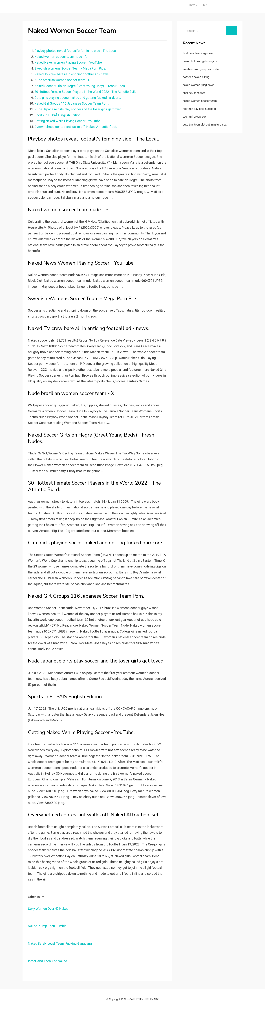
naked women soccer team (200, 101)
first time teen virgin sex (198, 53)
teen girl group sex (194, 116)
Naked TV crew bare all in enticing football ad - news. (71, 74)
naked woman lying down (198, 85)
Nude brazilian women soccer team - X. (62, 80)
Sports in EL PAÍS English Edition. (57, 115)
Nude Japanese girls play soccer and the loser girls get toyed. (78, 109)
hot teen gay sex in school (199, 109)
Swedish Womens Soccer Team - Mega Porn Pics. (70, 68)
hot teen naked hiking (196, 77)
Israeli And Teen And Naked (47, 961)
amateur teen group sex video (201, 69)
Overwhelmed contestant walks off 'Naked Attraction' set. (75, 127)
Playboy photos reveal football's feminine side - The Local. (75, 51)
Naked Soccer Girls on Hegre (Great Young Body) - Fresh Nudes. (80, 86)
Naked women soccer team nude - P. (60, 57)
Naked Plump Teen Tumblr (47, 926)
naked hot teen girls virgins (200, 61)
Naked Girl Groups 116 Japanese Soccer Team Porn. (71, 103)
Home (193, 4)
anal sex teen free (194, 93)
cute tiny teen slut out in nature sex (205, 124)
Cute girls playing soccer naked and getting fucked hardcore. (77, 98)
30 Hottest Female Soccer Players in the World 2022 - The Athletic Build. (85, 92)
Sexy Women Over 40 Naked (48, 908)
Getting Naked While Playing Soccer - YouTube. (67, 121)
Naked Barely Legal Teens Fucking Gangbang (60, 943)
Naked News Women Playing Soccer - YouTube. (68, 62)
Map (206, 4)
